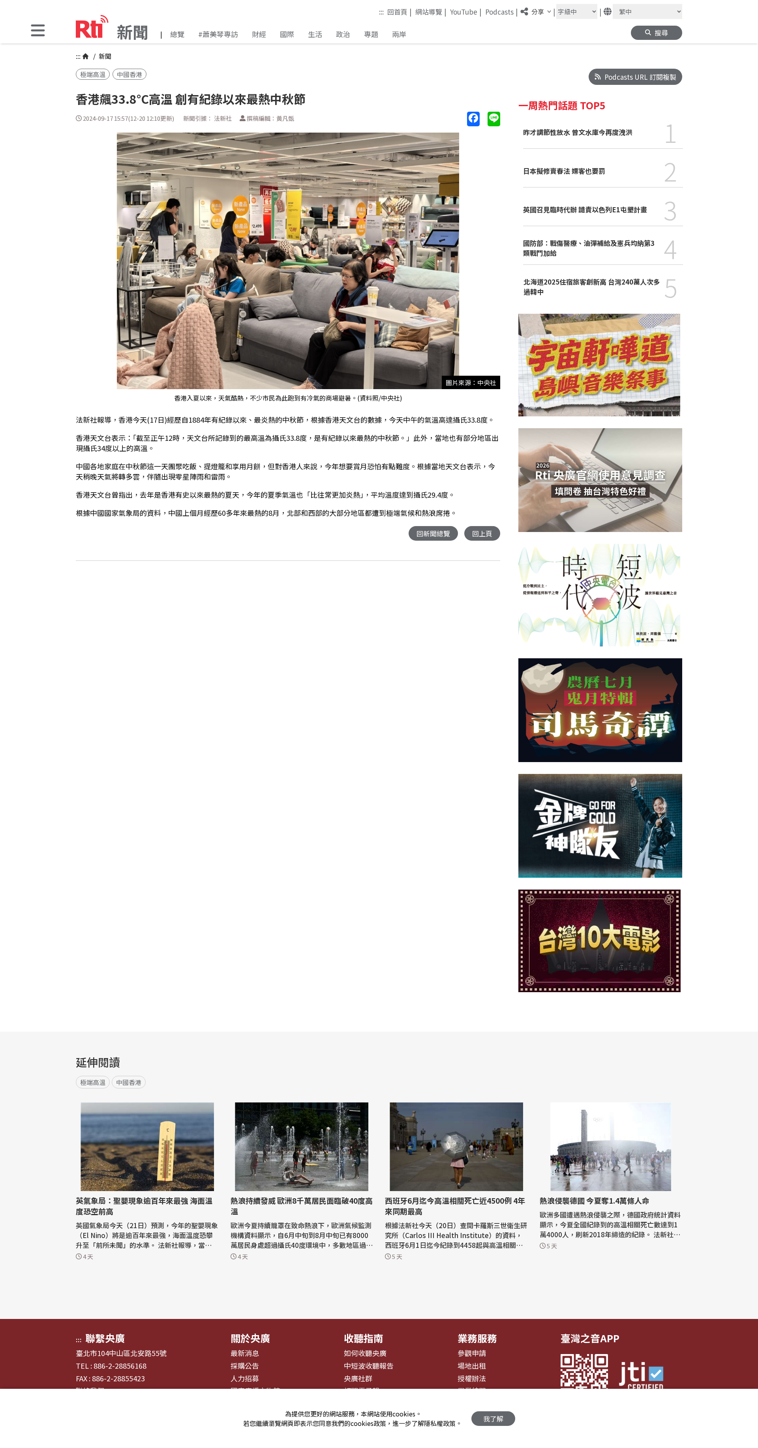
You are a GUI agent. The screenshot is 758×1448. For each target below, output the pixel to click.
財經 (259, 34)
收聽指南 (363, 1338)
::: (381, 12)
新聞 (104, 56)
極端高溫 (92, 74)
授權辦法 (472, 1378)
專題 (371, 34)
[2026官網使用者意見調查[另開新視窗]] (600, 486)
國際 (287, 34)
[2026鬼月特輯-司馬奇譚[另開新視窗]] (600, 716)
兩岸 (399, 34)
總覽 (177, 34)
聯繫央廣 (105, 1338)
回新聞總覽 (433, 533)
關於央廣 (250, 1338)
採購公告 (245, 1366)
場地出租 (472, 1366)
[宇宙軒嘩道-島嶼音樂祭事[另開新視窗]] (599, 371)
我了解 (493, 1419)
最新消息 (245, 1353)
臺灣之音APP (590, 1338)
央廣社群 (358, 1378)
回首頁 (399, 11)
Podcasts (501, 11)
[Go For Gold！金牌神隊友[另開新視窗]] (600, 832)
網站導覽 (431, 11)
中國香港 (129, 74)
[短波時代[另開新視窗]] (599, 601)
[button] (38, 31)
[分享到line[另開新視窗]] (494, 119)
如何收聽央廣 (365, 1353)
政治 (343, 34)
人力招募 (245, 1378)
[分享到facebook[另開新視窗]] (473, 119)
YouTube (466, 11)
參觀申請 (472, 1353)
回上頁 (482, 533)
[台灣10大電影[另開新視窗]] (599, 947)
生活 (315, 34)
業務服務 (477, 1338)
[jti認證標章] (645, 1377)
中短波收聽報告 (369, 1366)
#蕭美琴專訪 (218, 34)
